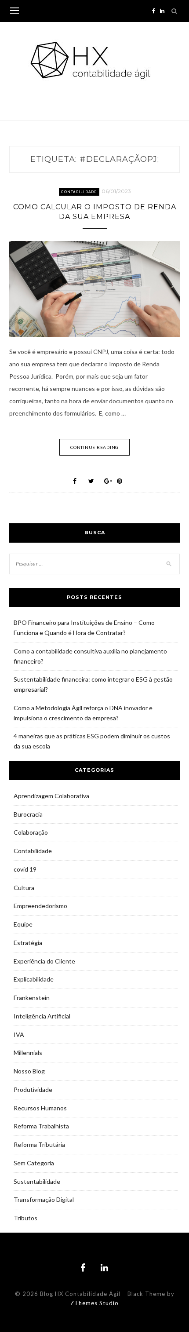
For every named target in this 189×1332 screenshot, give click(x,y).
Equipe (23, 924)
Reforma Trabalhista (41, 1126)
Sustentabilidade (37, 1181)
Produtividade (33, 1089)
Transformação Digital (44, 1199)
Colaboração (31, 832)
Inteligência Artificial (42, 1016)
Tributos (25, 1218)
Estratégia (28, 942)
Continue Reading (94, 447)
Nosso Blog (29, 1071)
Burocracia (28, 814)
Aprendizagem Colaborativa (51, 795)
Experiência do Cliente (44, 961)
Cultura (24, 887)
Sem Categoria (34, 1163)
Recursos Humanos (40, 1108)
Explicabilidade (34, 979)
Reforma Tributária (39, 1144)
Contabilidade (79, 192)
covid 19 (25, 869)
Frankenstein (32, 997)
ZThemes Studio (94, 1302)
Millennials (28, 1052)
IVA (19, 1034)
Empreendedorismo (40, 905)
